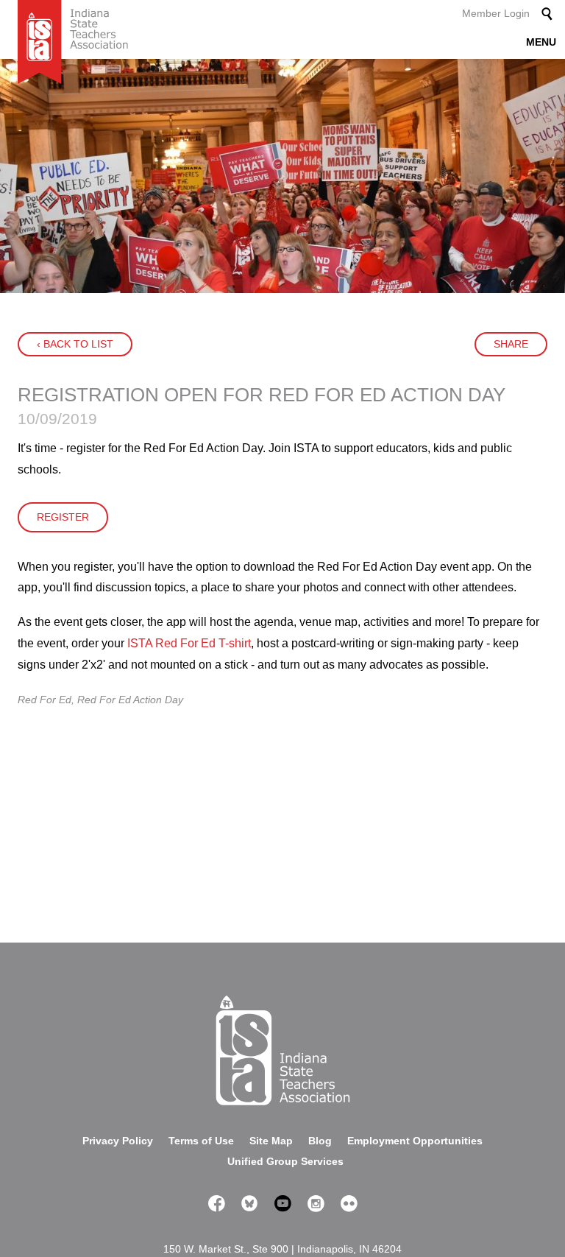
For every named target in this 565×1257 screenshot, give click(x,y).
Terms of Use (201, 1141)
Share (511, 344)
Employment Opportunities (415, 1141)
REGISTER (63, 517)
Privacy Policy (117, 1141)
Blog (320, 1141)
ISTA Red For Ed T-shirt (189, 643)
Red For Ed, (47, 699)
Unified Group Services (285, 1161)
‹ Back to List (75, 344)
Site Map (271, 1141)
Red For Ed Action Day (130, 699)
